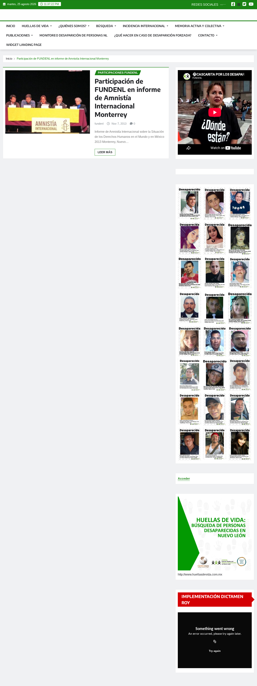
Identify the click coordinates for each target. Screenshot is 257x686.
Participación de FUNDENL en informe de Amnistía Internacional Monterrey (63, 58)
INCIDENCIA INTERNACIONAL (144, 26)
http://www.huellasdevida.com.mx (200, 574)
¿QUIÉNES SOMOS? (73, 26)
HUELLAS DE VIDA (35, 26)
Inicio (10, 26)
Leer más (105, 152)
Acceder (184, 478)
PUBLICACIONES (18, 35)
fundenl (99, 123)
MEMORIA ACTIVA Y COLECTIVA (198, 26)
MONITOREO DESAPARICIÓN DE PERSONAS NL (73, 35)
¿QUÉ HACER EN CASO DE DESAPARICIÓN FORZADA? (152, 35)
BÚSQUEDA (105, 26)
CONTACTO (206, 35)
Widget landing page (24, 45)
